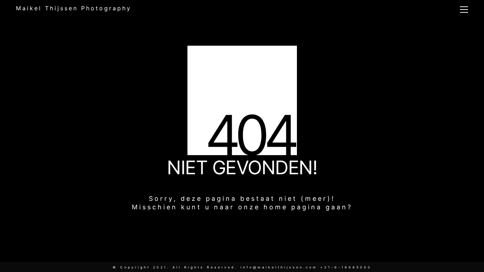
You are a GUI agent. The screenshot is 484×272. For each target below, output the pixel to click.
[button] (464, 10)
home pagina (293, 207)
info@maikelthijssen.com (279, 267)
